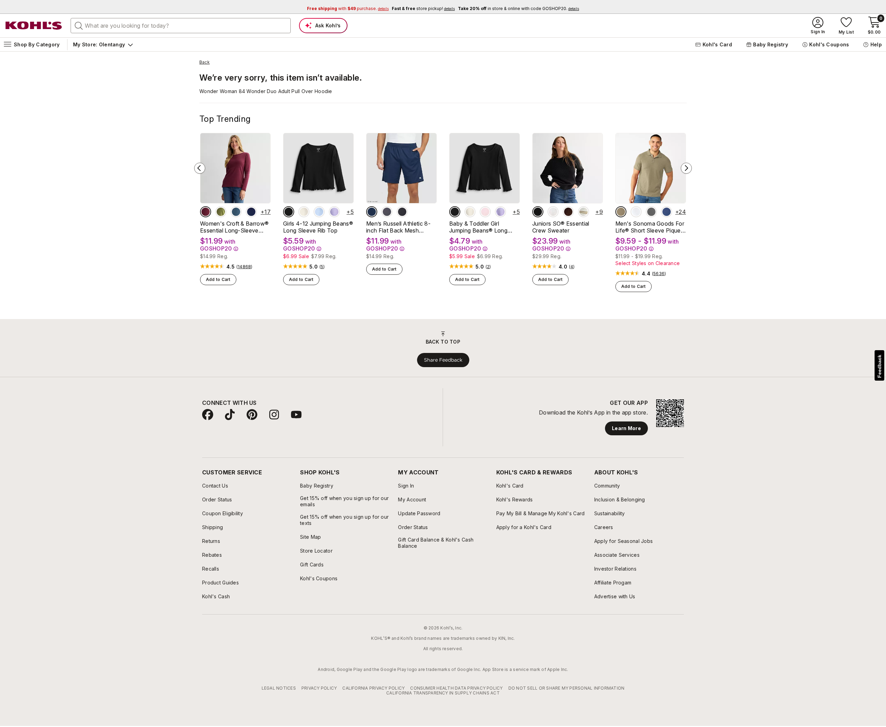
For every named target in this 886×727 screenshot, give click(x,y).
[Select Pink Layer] (485, 211)
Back (204, 62)
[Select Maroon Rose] (205, 211)
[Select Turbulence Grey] (386, 211)
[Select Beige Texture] (620, 211)
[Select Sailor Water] (666, 211)
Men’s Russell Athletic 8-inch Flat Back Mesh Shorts (398, 227)
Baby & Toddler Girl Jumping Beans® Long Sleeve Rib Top (478, 227)
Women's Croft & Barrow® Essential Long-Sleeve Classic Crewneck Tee (234, 227)
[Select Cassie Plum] (568, 211)
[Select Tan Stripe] (583, 211)
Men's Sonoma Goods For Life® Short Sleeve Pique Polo (649, 227)
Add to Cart (218, 279)
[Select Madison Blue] (236, 211)
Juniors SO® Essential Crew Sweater (560, 227)
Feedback (879, 366)
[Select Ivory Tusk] (303, 211)
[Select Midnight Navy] (371, 211)
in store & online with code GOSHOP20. (518, 8)
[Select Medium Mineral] (651, 211)
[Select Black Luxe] (288, 211)
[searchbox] (181, 25)
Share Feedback (443, 360)
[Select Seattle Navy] (251, 211)
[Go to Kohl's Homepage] (34, 25)
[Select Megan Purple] (334, 211)
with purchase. (348, 8)
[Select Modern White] (636, 211)
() (244, 267)
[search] (79, 25)
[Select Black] (402, 211)
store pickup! (423, 8)
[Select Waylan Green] (220, 211)
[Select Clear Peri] (319, 211)
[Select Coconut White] (553, 211)
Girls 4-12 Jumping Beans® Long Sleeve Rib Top (318, 227)
